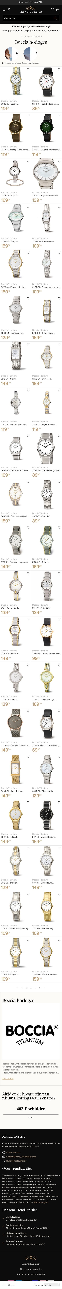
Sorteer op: (39, 1285)
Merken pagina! (41, 1202)
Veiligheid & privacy (31, 1263)
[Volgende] (44, 987)
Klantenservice (13, 1152)
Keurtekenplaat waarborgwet (31, 1274)
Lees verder (7, 1078)
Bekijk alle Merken (33, 36)
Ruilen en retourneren (16, 1160)
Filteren (10, 1285)
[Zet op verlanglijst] (28, 69)
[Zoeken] (55, 18)
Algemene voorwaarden (31, 1269)
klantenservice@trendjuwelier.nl (21, 1156)
